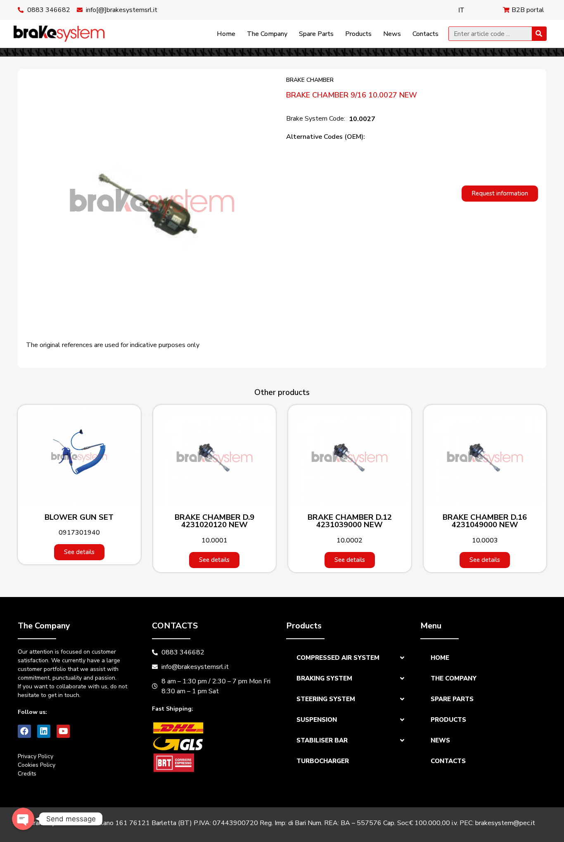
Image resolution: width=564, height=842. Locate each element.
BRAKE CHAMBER (310, 80)
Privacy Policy (35, 756)
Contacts (425, 33)
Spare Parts (316, 33)
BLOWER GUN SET (79, 517)
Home (226, 33)
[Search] (539, 33)
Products (358, 33)
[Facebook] (24, 731)
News (392, 33)
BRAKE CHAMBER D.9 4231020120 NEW (214, 521)
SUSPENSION (316, 720)
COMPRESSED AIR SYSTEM (337, 658)
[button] (500, 194)
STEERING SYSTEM (325, 699)
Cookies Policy (36, 765)
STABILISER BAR (322, 740)
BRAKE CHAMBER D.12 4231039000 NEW (350, 521)
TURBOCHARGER (322, 761)
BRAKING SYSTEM (324, 678)
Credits (27, 774)
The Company (267, 33)
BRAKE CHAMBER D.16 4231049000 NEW (485, 521)
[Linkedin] (43, 731)
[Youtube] (63, 731)
